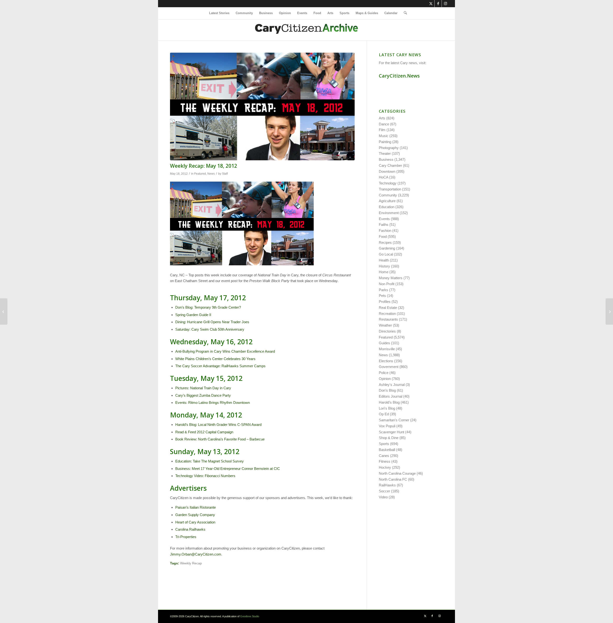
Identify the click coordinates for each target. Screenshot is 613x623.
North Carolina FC (393, 479)
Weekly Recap (191, 563)
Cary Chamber (390, 165)
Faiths (383, 224)
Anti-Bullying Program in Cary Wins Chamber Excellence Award (225, 351)
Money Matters (391, 278)
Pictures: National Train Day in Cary (203, 388)
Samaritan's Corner (394, 420)
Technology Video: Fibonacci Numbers (205, 476)
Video (383, 497)
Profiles (385, 302)
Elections (386, 361)
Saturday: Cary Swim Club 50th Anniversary (209, 329)
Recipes (385, 242)
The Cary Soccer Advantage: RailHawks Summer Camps (220, 366)
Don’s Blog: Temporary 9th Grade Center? (208, 307)
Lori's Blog (387, 408)
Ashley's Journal (392, 385)
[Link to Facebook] (438, 3)
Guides (384, 343)
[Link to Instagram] (445, 3)
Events (384, 219)
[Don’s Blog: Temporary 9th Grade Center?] (3, 311)
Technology (388, 183)
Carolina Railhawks (190, 529)
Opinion (385, 379)
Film (382, 130)
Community (388, 195)
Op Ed (384, 414)
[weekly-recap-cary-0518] (262, 106)
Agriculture (387, 201)
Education (386, 207)
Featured (200, 173)
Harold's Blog (389, 402)
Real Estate (388, 308)
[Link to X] (430, 3)
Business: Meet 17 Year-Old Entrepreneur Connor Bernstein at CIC (227, 469)
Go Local (386, 254)
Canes (384, 456)
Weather (385, 325)
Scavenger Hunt (391, 432)
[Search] (404, 13)
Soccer (384, 491)
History (384, 266)
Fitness (384, 461)
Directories (387, 331)
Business (386, 159)
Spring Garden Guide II (193, 315)
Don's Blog (387, 390)
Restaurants (388, 319)
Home (383, 272)
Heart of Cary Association (195, 522)
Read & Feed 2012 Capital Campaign (204, 432)
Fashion (385, 230)
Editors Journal (390, 396)
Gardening (387, 248)
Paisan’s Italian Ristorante (195, 507)
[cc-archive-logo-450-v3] (306, 29)
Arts (382, 118)
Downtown (387, 171)
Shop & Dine (388, 438)
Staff (225, 173)
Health (384, 260)
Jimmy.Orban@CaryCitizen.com (195, 554)
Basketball (387, 450)
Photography (389, 148)
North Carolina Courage (397, 473)
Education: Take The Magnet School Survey (209, 461)
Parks (383, 290)
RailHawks (387, 485)
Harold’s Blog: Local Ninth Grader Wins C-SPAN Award (218, 425)
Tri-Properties (185, 537)
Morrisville (387, 349)
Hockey (385, 467)
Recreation (387, 314)
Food (383, 236)
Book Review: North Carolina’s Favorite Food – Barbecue (220, 439)
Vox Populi (387, 426)
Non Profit (386, 284)
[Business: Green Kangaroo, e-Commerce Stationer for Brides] (609, 311)
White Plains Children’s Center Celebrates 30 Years (215, 359)
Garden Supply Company (195, 515)
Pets (382, 296)
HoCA (383, 177)
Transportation (390, 189)
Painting (385, 142)
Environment (389, 213)
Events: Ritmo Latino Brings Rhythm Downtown (212, 402)
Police (383, 373)
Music (383, 136)
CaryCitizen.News (399, 75)
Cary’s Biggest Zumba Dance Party (203, 395)
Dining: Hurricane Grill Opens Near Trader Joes (212, 322)
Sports (384, 444)
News (211, 173)
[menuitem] (219, 13)
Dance (384, 124)
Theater (385, 153)
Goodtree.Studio (249, 616)
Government (388, 367)
